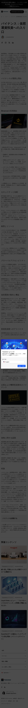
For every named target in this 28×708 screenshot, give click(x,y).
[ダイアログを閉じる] (26, 340)
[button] (14, 362)
